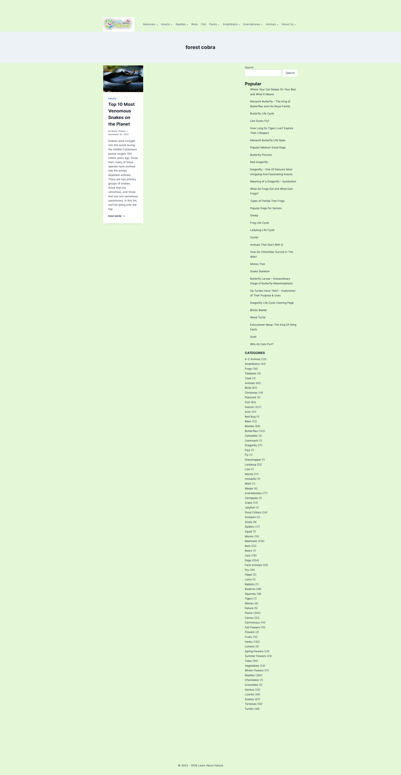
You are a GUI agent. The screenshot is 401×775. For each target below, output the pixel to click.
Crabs (248, 502)
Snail (253, 336)
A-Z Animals (252, 359)
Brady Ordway (118, 131)
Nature (249, 608)
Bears (248, 550)
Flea (247, 450)
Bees (248, 421)
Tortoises (251, 703)
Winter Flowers (254, 670)
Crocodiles (251, 684)
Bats (247, 546)
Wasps (249, 488)
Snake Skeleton (260, 271)
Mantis (249, 474)
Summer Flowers (255, 656)
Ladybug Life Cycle (262, 230)
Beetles (249, 426)
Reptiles (250, 675)
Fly (246, 454)
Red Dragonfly (259, 162)
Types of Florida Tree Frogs (267, 200)
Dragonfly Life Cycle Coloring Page (272, 302)
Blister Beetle (258, 310)
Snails (248, 522)
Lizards (249, 694)
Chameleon (252, 680)
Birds (194, 24)
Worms (249, 536)
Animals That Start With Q (266, 244)
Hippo (248, 574)
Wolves (249, 603)
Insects (249, 407)
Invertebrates (253, 493)
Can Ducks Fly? (259, 120)
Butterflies (251, 431)
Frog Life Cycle (259, 222)
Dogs (248, 560)
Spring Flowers (254, 651)
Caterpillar (251, 435)
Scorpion (250, 517)
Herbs (249, 641)
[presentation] (123, 78)
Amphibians (252, 363)
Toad (248, 378)
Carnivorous (252, 622)
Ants (248, 411)
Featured (250, 397)
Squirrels (250, 593)
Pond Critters (253, 512)
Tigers (249, 598)
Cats (248, 555)
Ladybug (250, 464)
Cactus (249, 617)
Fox (247, 569)
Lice (247, 469)
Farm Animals (253, 565)
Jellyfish (250, 507)
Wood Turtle (258, 317)
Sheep (254, 215)
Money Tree (257, 264)
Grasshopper (253, 459)
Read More (116, 216)
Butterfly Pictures (261, 154)
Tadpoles (250, 373)
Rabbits (250, 584)
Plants (249, 613)
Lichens (250, 646)
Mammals (251, 541)
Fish (203, 24)
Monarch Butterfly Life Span (267, 140)
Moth (248, 483)
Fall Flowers (252, 627)
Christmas (251, 392)
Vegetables (252, 665)
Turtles (249, 708)
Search (249, 67)
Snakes (112, 98)
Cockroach (251, 440)
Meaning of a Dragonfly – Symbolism (273, 181)
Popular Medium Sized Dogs (268, 147)
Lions (248, 579)
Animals (250, 383)
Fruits (248, 636)
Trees (248, 660)
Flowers (250, 632)
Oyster (254, 237)
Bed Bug (250, 416)
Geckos (249, 689)
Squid (248, 531)
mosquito (250, 478)
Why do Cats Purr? (262, 344)
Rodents (250, 589)
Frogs (248, 368)
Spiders (249, 526)
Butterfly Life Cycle (262, 113)
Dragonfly (251, 445)
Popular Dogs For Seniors (266, 208)
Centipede (251, 498)
